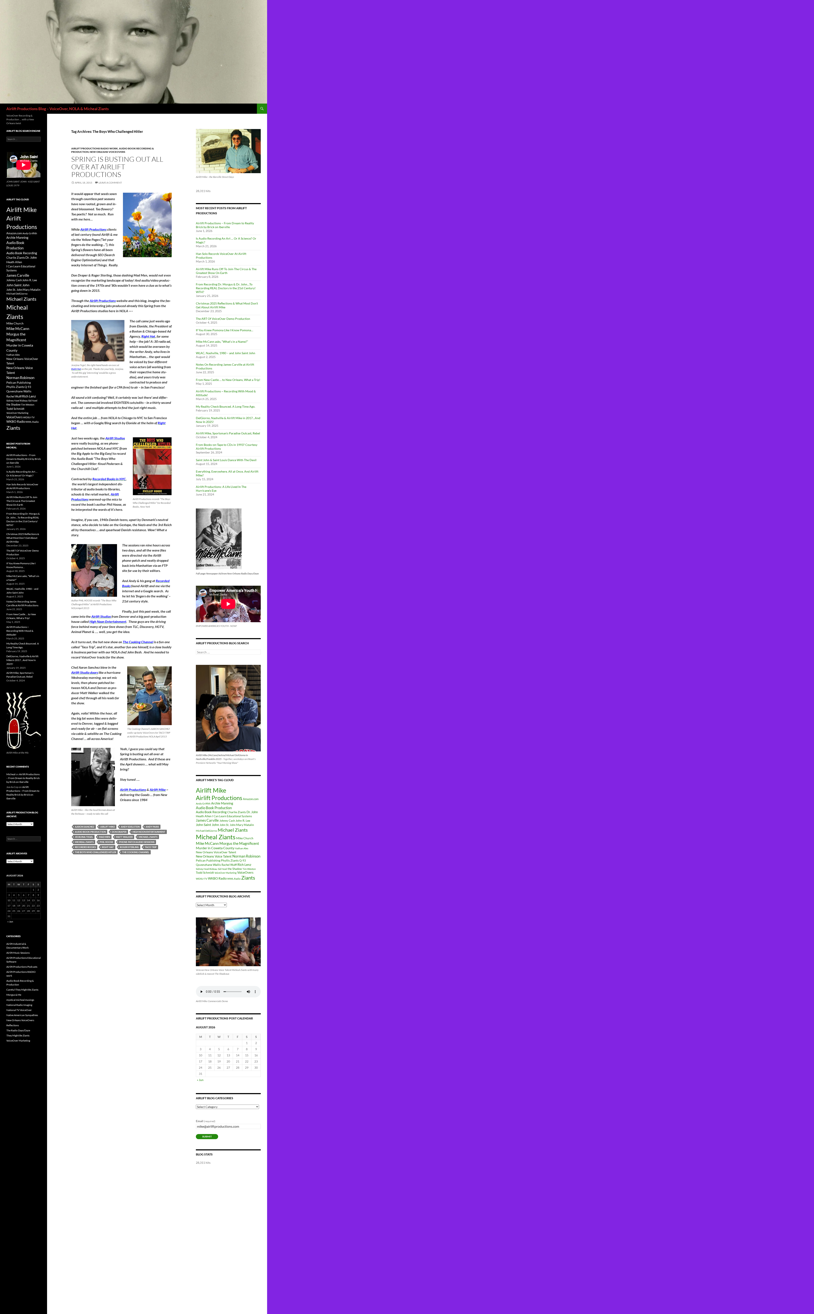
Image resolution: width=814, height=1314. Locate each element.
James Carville (207, 820)
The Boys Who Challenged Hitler (95, 852)
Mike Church (244, 838)
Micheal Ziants (84, 842)
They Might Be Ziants (17, 1035)
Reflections (12, 1025)
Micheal (10, 774)
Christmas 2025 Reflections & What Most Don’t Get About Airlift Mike (22, 537)
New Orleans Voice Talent (214, 856)
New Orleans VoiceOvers (107, 151)
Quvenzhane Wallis (208, 864)
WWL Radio (234, 878)
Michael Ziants (148, 836)
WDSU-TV (201, 878)
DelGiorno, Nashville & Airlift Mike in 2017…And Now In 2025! (22, 660)
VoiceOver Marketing (226, 872)
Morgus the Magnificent (239, 843)
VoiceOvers (245, 872)
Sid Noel (222, 868)
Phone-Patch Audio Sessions (137, 842)
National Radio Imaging (19, 1005)
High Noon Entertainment (148, 831)
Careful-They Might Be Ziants (22, 989)
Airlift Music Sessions (18, 952)
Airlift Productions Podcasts (21, 966)
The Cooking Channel (135, 852)
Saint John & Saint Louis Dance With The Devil (226, 460)
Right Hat (108, 847)
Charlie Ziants (236, 812)
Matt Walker (124, 836)
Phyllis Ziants (230, 860)
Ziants (248, 878)
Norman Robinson (246, 856)
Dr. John (252, 812)
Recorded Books (85, 847)
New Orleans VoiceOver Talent (216, 852)
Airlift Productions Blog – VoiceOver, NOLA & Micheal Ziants (57, 108)
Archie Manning (222, 803)
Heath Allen (204, 816)
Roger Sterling (129, 847)
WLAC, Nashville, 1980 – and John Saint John (225, 353)
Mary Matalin (245, 825)
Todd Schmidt (205, 872)
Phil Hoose (106, 842)
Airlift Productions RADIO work (94, 148)
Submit (207, 1136)
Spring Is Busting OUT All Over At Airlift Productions (117, 167)
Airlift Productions (219, 798)
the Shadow (235, 868)
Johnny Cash (227, 820)
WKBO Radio (217, 878)
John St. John (228, 825)
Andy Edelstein (130, 826)
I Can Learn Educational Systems (232, 816)
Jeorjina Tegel (84, 836)
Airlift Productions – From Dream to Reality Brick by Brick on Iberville (225, 225)
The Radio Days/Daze (18, 1030)
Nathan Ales (241, 848)
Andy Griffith (203, 803)
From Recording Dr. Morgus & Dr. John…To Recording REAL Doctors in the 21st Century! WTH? (226, 288)
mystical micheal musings (20, 999)
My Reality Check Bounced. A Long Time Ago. (225, 406)
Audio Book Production (90, 831)
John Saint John (207, 825)
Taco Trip (151, 847)
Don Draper (119, 831)
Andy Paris (152, 826)
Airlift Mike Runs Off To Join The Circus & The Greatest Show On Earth (226, 271)
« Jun (200, 1080)
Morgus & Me (13, 994)
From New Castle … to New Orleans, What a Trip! (228, 380)
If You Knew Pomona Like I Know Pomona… (224, 330)
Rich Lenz (244, 864)
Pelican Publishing (208, 860)
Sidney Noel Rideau (206, 868)
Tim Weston (249, 868)
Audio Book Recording (211, 812)
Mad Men (104, 836)
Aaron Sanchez (84, 826)
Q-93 (242, 860)
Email (205, 1121)
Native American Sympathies (22, 1015)
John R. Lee (243, 820)
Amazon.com (251, 799)
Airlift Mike (107, 826)
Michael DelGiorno (206, 830)
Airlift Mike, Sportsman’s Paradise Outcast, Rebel (228, 433)
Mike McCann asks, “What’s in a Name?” (222, 341)
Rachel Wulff (229, 864)
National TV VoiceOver (19, 1010)
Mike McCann (207, 843)
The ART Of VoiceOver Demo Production (223, 318)
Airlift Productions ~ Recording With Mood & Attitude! (19, 630)
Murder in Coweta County (215, 848)
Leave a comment (110, 182)
